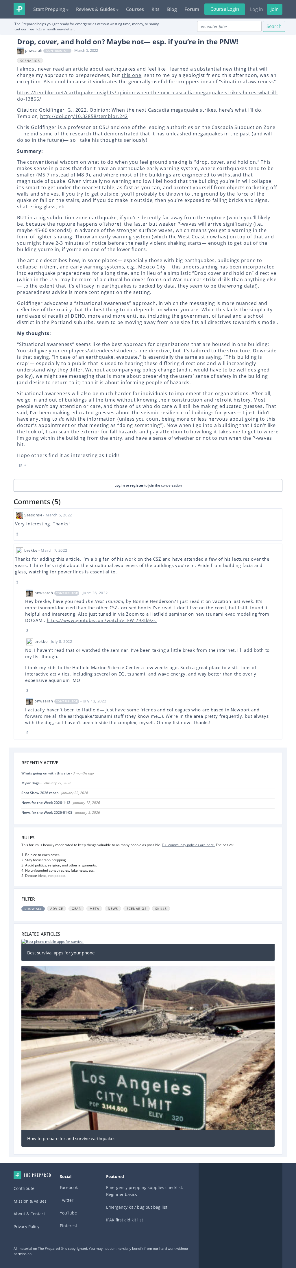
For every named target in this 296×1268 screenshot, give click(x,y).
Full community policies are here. (188, 844)
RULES (27, 837)
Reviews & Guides (95, 9)
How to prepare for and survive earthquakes (71, 1138)
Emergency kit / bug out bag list (136, 1207)
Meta (94, 908)
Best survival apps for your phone (61, 953)
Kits (155, 9)
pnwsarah (33, 50)
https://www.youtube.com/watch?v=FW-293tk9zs (102, 620)
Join (275, 9)
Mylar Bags (30, 783)
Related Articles (40, 933)
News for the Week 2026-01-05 (46, 812)
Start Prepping (49, 9)
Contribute (24, 1188)
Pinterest (68, 1225)
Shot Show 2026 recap (39, 792)
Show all (33, 909)
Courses (135, 9)
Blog (172, 9)
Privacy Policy (26, 1226)
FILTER (28, 898)
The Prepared (19, 9)
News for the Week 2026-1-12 (45, 802)
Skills (161, 908)
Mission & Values (30, 1201)
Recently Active (39, 762)
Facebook (69, 1187)
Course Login (224, 9)
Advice (56, 908)
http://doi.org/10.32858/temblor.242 (84, 116)
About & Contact (29, 1214)
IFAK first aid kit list (124, 1220)
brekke (30, 550)
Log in (256, 9)
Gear (76, 908)
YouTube (68, 1213)
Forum (191, 9)
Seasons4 (33, 515)
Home (32, 1175)
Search (274, 26)
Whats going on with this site (45, 773)
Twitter (66, 1200)
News (113, 908)
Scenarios (30, 60)
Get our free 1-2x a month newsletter (44, 29)
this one (131, 75)
